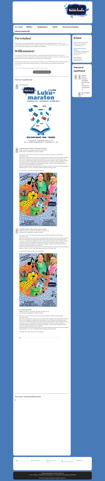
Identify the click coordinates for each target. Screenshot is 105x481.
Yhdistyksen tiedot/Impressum (46, 474)
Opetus (55, 27)
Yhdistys (29, 27)
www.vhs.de (18, 65)
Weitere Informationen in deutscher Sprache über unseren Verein (32, 68)
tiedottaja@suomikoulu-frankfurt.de (55, 473)
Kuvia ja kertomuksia (71, 27)
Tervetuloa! (19, 27)
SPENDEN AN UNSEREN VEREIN (42, 72)
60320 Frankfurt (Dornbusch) (81, 42)
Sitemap (36, 474)
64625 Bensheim (78, 57)
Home (30, 474)
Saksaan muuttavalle (22, 31)
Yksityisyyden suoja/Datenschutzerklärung (65, 474)
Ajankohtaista (42, 27)
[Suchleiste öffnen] (89, 31)
